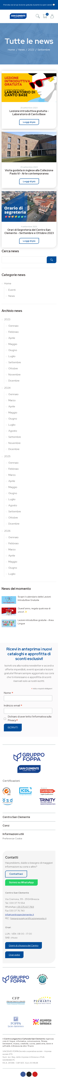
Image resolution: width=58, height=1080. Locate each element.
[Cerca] (37, 16)
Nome (8, 693)
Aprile (11, 338)
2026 (7, 531)
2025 (7, 456)
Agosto (12, 430)
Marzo (12, 400)
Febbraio (13, 332)
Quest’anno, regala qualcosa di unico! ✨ (34, 610)
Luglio (11, 356)
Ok (51, 259)
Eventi (12, 290)
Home (7, 283)
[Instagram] (29, 1074)
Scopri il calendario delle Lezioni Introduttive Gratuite (34, 598)
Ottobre (13, 368)
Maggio (12, 344)
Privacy (12, 720)
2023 (7, 319)
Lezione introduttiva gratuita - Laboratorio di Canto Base (29, 112)
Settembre (14, 362)
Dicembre (13, 380)
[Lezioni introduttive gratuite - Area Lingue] (9, 623)
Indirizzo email (13, 705)
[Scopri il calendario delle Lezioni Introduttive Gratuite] (9, 600)
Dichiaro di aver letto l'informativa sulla (29, 718)
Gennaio (13, 325)
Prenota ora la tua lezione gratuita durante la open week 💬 (29, 5)
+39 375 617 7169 (25, 906)
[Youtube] (35, 1074)
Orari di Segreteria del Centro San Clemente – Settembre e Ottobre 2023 (29, 231)
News (11, 296)
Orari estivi (14, 954)
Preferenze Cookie (12, 838)
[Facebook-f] (23, 1074)
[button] (6, 16)
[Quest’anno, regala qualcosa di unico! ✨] (9, 611)
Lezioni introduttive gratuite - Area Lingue (36, 622)
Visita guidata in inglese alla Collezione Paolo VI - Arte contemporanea (29, 172)
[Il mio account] (52, 16)
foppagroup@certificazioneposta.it (28, 918)
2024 (7, 388)
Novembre (14, 374)
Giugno (12, 350)
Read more (29, 122)
